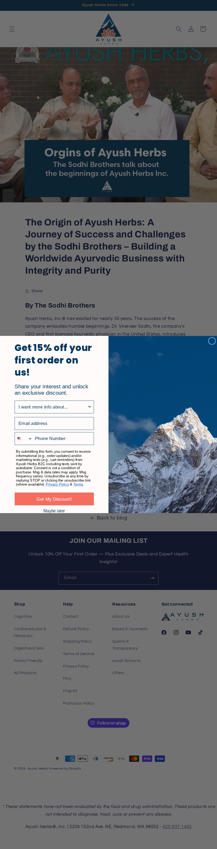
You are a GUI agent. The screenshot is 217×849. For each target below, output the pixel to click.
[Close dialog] (212, 341)
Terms (78, 484)
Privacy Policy (57, 484)
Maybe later (54, 511)
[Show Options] (89, 407)
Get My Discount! (54, 498)
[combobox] (53, 407)
